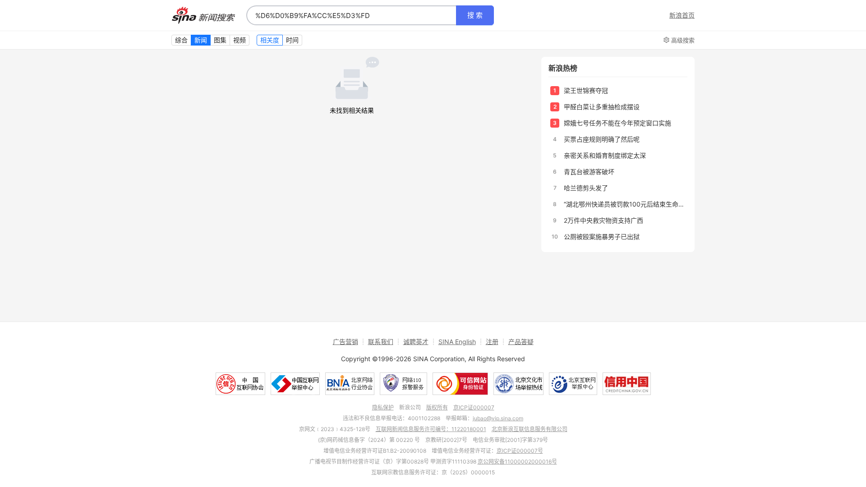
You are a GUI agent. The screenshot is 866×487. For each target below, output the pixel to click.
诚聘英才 (415, 341)
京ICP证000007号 (520, 450)
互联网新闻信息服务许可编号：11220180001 (431, 429)
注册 (492, 341)
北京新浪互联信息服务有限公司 (529, 429)
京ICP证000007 (473, 407)
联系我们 (380, 341)
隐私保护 (383, 407)
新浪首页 (682, 15)
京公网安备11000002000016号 (517, 461)
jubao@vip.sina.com (498, 418)
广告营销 (345, 341)
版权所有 (437, 407)
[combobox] (351, 15)
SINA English (457, 341)
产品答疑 (521, 341)
